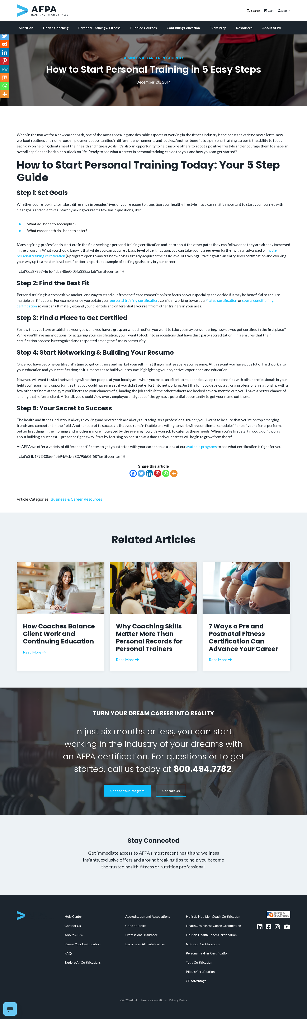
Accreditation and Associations (147, 916)
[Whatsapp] (165, 473)
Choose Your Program (127, 791)
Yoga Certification (199, 962)
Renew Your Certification (82, 944)
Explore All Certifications (83, 962)
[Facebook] (133, 473)
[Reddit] (4, 44)
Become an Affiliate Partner (145, 944)
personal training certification (134, 300)
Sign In (285, 10)
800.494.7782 (202, 769)
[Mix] (4, 77)
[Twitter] (141, 473)
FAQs (69, 953)
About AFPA (271, 28)
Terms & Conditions (154, 1000)
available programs (201, 446)
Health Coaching (56, 28)
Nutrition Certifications (203, 944)
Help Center (73, 916)
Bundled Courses (143, 28)
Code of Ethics (135, 926)
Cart (271, 10)
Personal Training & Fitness (99, 28)
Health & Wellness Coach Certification (213, 926)
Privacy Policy (178, 1000)
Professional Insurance (141, 935)
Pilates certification (221, 300)
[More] (174, 473)
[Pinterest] (157, 473)
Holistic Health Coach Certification (211, 935)
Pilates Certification (200, 971)
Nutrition (26, 28)
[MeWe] (4, 69)
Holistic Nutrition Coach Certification (213, 916)
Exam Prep (218, 28)
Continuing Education (183, 28)
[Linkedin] (149, 473)
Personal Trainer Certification (207, 953)
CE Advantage (196, 981)
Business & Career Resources (153, 58)
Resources (244, 28)
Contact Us (171, 791)
